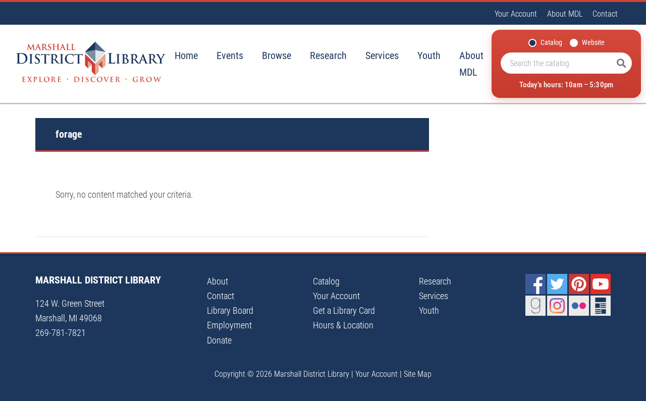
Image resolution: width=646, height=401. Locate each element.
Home (186, 55)
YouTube (600, 284)
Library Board (230, 310)
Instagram (557, 306)
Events (230, 55)
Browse (276, 55)
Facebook (535, 284)
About (217, 281)
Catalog (551, 42)
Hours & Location (343, 325)
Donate (219, 340)
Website (593, 42)
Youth (429, 55)
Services (382, 55)
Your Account (516, 14)
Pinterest (579, 284)
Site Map (418, 374)
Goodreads (535, 306)
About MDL (564, 14)
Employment (229, 325)
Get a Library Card (344, 310)
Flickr (579, 306)
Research (328, 55)
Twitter (557, 284)
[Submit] (621, 63)
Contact (605, 14)
